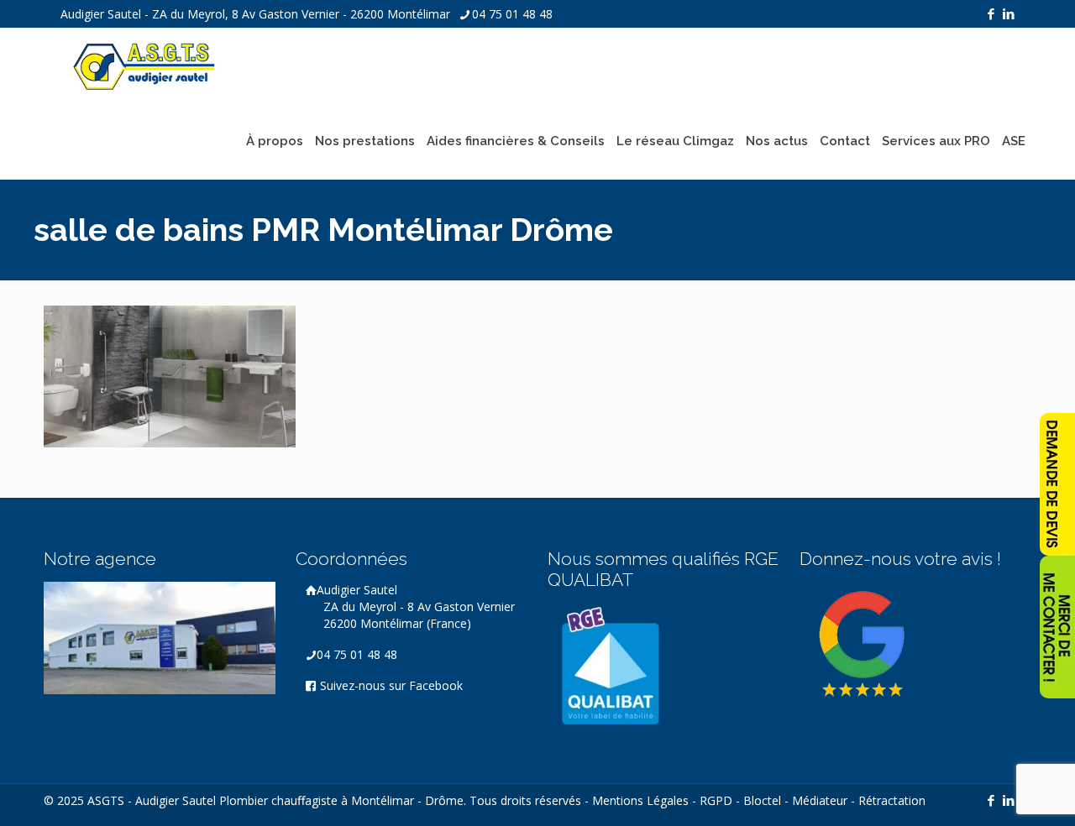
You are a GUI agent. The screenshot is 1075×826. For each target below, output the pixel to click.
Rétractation (892, 800)
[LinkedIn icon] (1008, 13)
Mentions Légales (640, 800)
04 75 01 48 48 (512, 14)
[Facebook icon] (990, 13)
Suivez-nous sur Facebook (390, 685)
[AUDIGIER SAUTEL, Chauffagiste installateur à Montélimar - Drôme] (144, 65)
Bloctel (762, 800)
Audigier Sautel (416, 606)
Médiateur (819, 800)
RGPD (716, 800)
